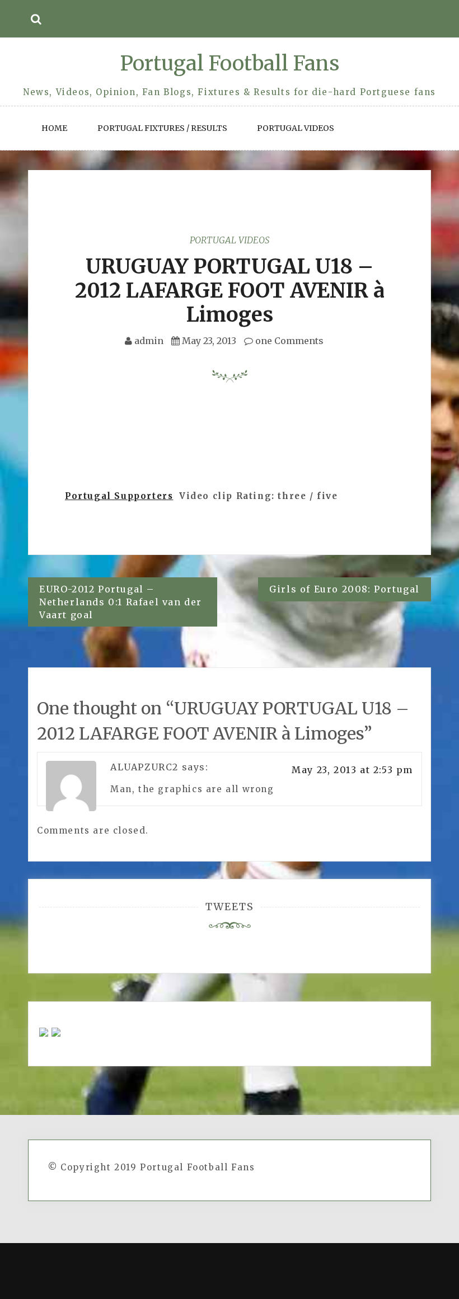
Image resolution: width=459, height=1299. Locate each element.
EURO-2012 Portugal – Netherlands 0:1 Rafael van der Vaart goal (120, 601)
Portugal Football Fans (229, 63)
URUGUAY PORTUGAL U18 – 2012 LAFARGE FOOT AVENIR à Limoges (230, 290)
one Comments (288, 340)
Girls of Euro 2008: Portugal (344, 589)
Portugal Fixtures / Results (162, 128)
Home (54, 128)
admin (148, 340)
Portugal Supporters (119, 496)
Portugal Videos (295, 128)
